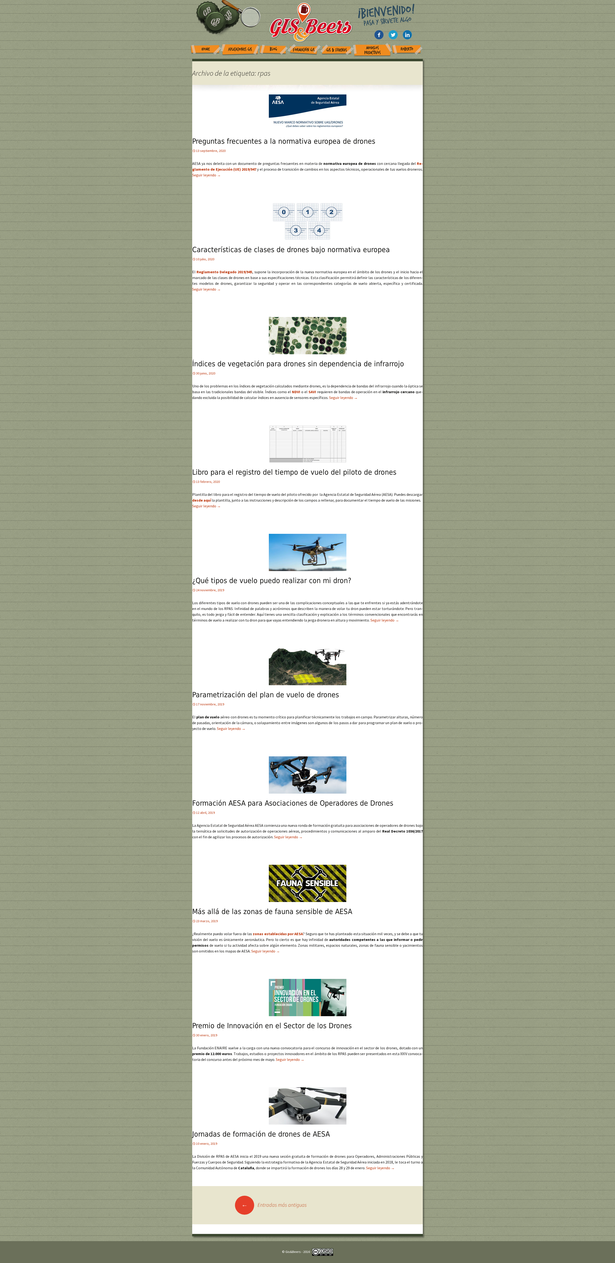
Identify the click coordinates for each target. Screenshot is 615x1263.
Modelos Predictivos (372, 50)
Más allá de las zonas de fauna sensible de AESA (272, 911)
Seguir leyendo (206, 175)
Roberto (407, 49)
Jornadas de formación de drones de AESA (261, 1134)
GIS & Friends (336, 50)
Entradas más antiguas (274, 1204)
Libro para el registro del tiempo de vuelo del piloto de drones (294, 472)
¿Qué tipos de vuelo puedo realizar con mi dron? (271, 580)
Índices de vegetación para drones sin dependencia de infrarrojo (298, 364)
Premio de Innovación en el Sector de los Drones (272, 1025)
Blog (273, 49)
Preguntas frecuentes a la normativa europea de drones (283, 141)
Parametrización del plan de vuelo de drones (265, 695)
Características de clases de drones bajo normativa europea (291, 249)
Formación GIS (304, 49)
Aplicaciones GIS (240, 49)
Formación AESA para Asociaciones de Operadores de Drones (292, 803)
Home (206, 49)
